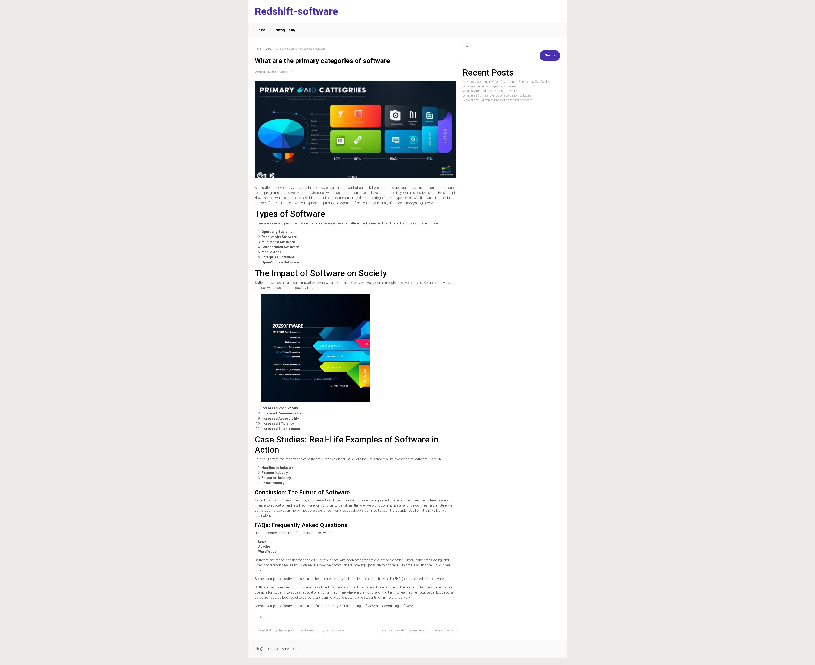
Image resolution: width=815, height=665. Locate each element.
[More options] (454, 618)
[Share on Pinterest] (442, 618)
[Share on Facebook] (436, 618)
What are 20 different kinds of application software (497, 95)
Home (260, 30)
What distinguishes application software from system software (301, 630)
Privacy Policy (285, 30)
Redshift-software (296, 11)
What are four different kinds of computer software (497, 100)
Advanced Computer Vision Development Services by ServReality (506, 82)
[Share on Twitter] (430, 618)
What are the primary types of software (489, 86)
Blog (268, 48)
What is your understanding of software (490, 91)
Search (467, 46)
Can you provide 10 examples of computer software (417, 630)
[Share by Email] (448, 618)
